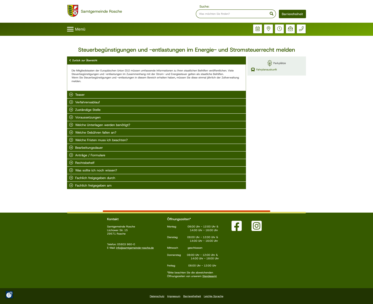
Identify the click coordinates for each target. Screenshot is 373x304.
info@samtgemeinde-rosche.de (135, 248)
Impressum (173, 296)
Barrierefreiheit (292, 14)
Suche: (204, 6)
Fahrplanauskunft (266, 69)
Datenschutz (157, 296)
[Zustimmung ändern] (9, 294)
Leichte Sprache (213, 296)
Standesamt (209, 276)
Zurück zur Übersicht (84, 60)
